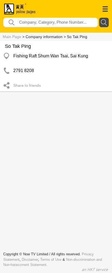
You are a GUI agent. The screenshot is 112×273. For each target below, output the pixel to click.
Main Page (12, 37)
